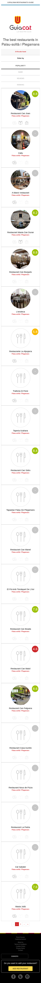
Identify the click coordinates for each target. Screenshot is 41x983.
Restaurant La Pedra (20, 827)
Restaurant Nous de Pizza (20, 787)
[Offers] (14, 162)
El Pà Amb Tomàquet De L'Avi (20, 589)
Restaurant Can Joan (20, 113)
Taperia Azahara (20, 431)
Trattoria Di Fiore (20, 391)
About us (20, 942)
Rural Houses (20, 937)
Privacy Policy (20, 948)
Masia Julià (20, 906)
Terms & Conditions (20, 944)
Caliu (20, 153)
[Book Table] (26, 123)
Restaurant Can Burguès (20, 272)
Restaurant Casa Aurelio (20, 748)
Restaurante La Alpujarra (20, 351)
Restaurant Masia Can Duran (20, 232)
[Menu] (20, 123)
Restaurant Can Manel (20, 550)
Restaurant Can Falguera (20, 708)
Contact (20, 950)
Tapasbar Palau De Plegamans (20, 510)
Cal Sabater (20, 867)
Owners (14, 956)
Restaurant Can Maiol (20, 668)
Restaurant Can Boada (20, 629)
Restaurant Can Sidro (20, 470)
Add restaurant (20, 969)
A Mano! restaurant (20, 193)
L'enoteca (20, 312)
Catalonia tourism (20, 939)
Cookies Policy (20, 946)
